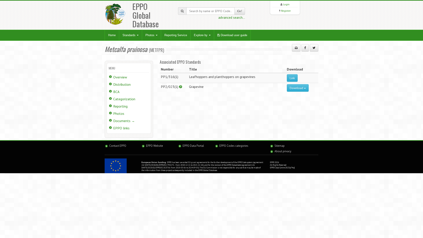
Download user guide (233, 35)
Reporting (120, 106)
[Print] (296, 48)
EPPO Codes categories (233, 146)
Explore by (201, 35)
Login (286, 4)
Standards (129, 35)
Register (286, 10)
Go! (239, 11)
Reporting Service (175, 35)
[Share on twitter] (314, 48)
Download (297, 88)
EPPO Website (154, 146)
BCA (116, 91)
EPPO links (121, 128)
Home (112, 35)
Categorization (124, 99)
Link (292, 78)
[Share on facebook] (305, 48)
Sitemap (280, 146)
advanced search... (231, 17)
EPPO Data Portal (193, 146)
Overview (120, 77)
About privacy (283, 151)
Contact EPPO (117, 146)
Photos (150, 35)
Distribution (122, 84)
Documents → (124, 121)
